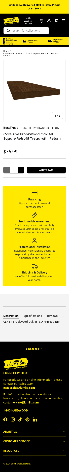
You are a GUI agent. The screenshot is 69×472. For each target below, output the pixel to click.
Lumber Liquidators (20, 463)
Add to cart (46, 169)
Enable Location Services (28, 21)
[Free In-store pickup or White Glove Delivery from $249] (43, 41)
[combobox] (26, 30)
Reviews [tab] (52, 316)
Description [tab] (11, 316)
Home (6, 51)
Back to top (33, 348)
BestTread (11, 128)
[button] (56, 20)
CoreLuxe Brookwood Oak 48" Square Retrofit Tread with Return (31, 55)
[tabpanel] (34, 322)
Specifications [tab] (33, 316)
